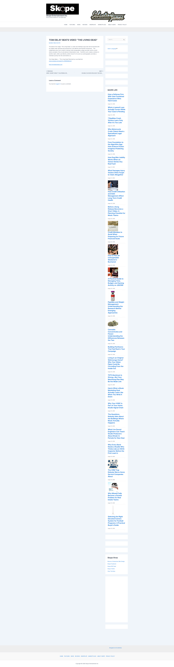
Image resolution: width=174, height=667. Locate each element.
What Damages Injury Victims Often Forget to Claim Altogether (116, 172)
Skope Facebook (112, 563)
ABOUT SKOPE (101, 656)
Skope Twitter (111, 568)
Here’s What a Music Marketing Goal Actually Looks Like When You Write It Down (116, 392)
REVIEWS (77, 656)
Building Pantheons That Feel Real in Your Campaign (116, 349)
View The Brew (111, 571)
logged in (58, 83)
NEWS (72, 656)
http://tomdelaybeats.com (55, 64)
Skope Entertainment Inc (56, 15)
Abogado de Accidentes (115, 647)
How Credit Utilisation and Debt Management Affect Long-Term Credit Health (116, 195)
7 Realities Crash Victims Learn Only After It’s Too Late (115, 120)
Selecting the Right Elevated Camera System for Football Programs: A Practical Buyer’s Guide (116, 520)
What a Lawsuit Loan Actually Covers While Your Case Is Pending (116, 109)
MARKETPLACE (92, 656)
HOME (61, 656)
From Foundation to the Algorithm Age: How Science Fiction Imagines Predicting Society (116, 146)
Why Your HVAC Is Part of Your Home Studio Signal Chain (115, 405)
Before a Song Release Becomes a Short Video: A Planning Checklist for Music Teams (116, 211)
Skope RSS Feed (112, 566)
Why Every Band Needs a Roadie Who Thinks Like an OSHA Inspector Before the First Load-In (116, 448)
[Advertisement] (118, 598)
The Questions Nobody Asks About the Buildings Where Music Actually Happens (116, 418)
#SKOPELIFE (84, 656)
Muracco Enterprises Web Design (116, 561)
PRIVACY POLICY (110, 656)
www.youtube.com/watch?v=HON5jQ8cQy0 (60, 60)
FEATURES (67, 656)
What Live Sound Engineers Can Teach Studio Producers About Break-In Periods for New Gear (116, 433)
